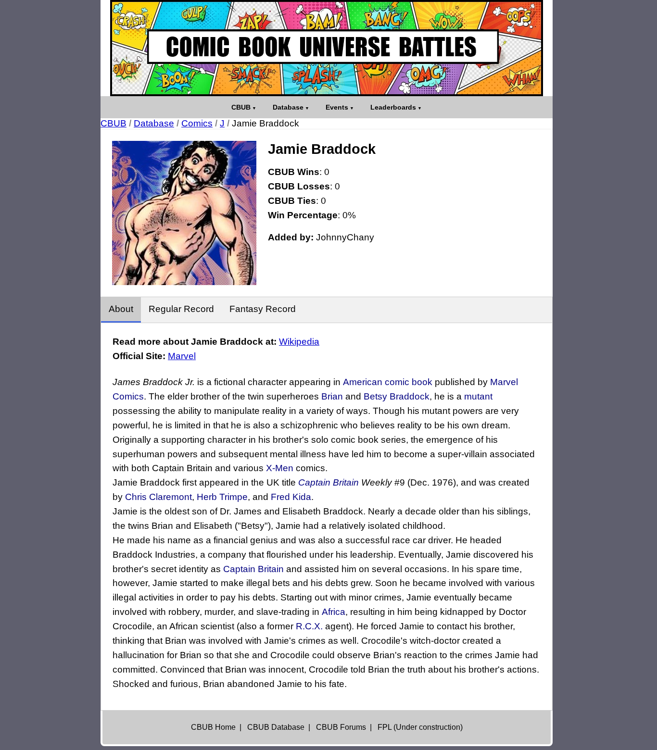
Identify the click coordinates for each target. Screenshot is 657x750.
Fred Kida (291, 497)
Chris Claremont (158, 497)
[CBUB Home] (326, 48)
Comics (197, 123)
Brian (332, 396)
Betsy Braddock (397, 396)
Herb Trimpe (222, 497)
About (121, 309)
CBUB (241, 107)
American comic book (387, 382)
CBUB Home (213, 727)
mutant (478, 396)
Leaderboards (393, 107)
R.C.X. (309, 626)
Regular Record (181, 309)
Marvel (182, 356)
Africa (333, 612)
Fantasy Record (262, 309)
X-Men (279, 468)
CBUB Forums (341, 727)
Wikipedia (299, 342)
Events (337, 107)
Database (288, 107)
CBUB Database (275, 727)
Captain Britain (328, 482)
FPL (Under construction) (420, 727)
